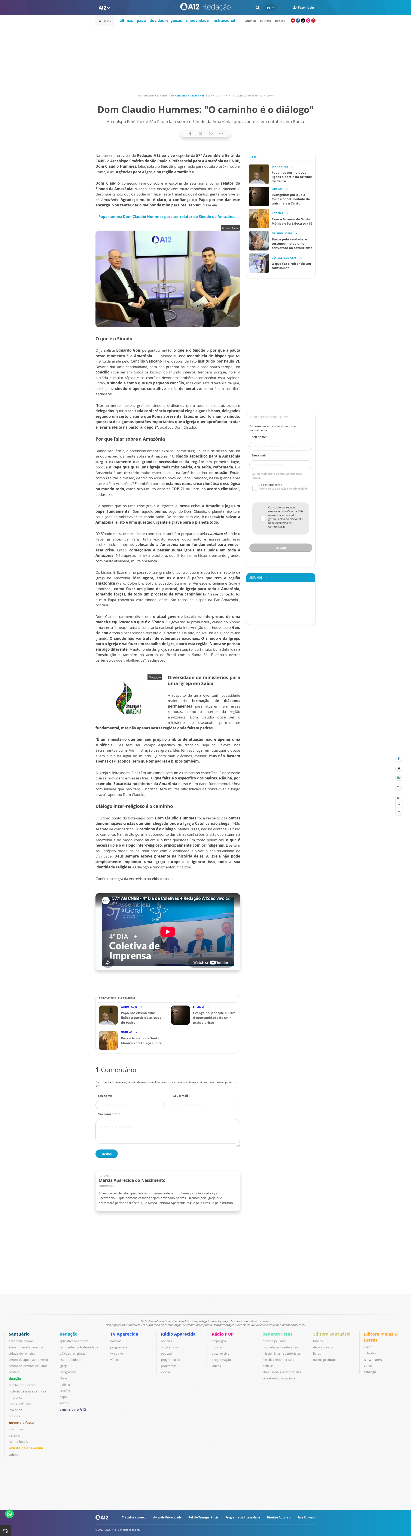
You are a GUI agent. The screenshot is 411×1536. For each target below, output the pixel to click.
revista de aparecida (26, 1448)
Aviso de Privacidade (167, 1517)
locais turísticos (20, 1404)
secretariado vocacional (279, 1378)
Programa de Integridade (242, 1517)
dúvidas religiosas (166, 20)
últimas (126, 20)
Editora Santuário (331, 1334)
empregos (219, 1341)
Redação (68, 1334)
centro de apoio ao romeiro (28, 1360)
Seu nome (105, 1096)
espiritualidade (70, 1360)
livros (317, 1353)
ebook (368, 1366)
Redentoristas (277, 1334)
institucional (224, 20)
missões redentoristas (278, 1360)
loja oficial (16, 1410)
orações (65, 1391)
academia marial (21, 1341)
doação (15, 1378)
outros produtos (324, 1360)
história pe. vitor (274, 1341)
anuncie (250, 20)
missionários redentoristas (281, 1353)
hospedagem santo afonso (281, 1347)
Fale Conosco (307, 1517)
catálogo (370, 1372)
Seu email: (259, 455)
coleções (370, 1353)
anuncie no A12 (73, 1409)
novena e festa (21, 1422)
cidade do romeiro (22, 1353)
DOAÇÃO (280, 20)
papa (141, 20)
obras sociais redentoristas (281, 1372)
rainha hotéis (18, 1442)
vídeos (13, 1455)
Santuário (19, 1334)
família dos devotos (23, 1385)
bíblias (318, 1341)
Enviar (106, 1154)
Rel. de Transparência (203, 1517)
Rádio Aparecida (178, 1334)
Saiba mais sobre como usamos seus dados (277, 476)
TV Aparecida (124, 1334)
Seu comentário (109, 1114)
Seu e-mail (180, 1096)
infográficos (68, 1372)
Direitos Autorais (279, 1517)
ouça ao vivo (170, 1347)
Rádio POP (223, 1334)
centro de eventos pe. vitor (28, 1366)
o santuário (17, 1429)
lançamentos (373, 1359)
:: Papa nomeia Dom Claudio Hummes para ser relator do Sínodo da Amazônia (165, 216)
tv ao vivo (117, 1353)
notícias (14, 1416)
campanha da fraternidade (79, 1347)
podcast (166, 1353)
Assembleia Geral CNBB (189, 95)
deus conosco (323, 1347)
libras (64, 1378)
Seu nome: (259, 437)
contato (265, 20)
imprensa (15, 1397)
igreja (64, 1366)
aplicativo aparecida (74, 1341)
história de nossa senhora (27, 1391)
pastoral (15, 1435)
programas (169, 1366)
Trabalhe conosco (134, 1517)
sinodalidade (197, 20)
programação (119, 1347)
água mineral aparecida (26, 1347)
